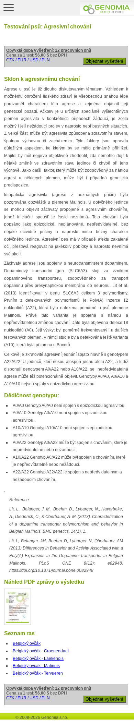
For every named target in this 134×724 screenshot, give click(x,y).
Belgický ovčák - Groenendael (41, 651)
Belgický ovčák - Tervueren (38, 673)
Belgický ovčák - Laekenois (38, 658)
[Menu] (8, 7)
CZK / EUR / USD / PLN (28, 60)
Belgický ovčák (27, 643)
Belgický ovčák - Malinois (36, 665)
